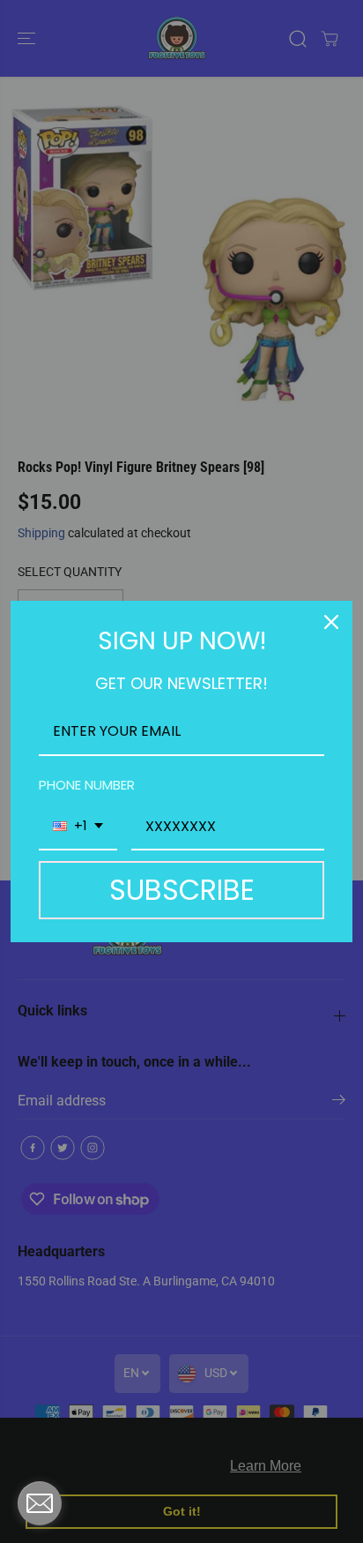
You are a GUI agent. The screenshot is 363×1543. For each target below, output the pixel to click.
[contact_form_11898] (40, 1503)
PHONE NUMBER (87, 784)
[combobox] (78, 827)
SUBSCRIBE (182, 890)
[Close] (331, 622)
